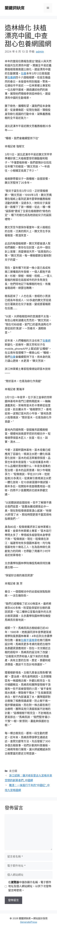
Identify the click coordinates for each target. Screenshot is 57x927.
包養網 (11, 77)
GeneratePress (28, 922)
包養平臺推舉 (29, 640)
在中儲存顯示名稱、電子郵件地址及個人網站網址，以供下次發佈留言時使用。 (29, 886)
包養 (23, 73)
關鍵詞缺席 (15, 8)
